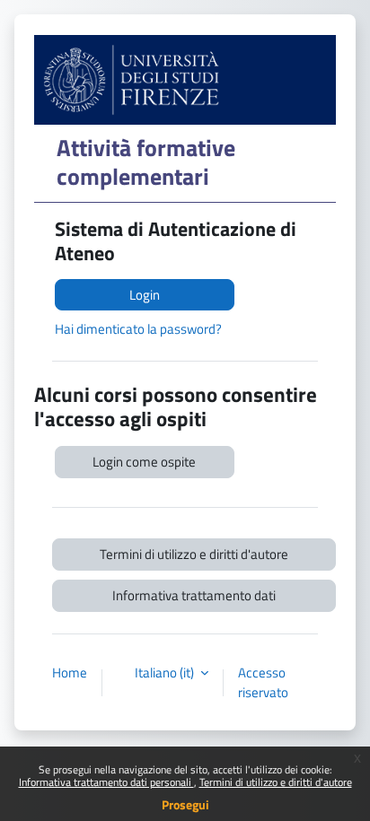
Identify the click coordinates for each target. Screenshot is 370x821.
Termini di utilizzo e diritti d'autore (275, 781)
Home (69, 673)
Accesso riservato (263, 683)
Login (144, 294)
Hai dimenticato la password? (138, 329)
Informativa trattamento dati (194, 595)
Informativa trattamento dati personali (106, 781)
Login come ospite (144, 461)
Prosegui (185, 804)
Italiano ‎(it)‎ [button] (166, 673)
